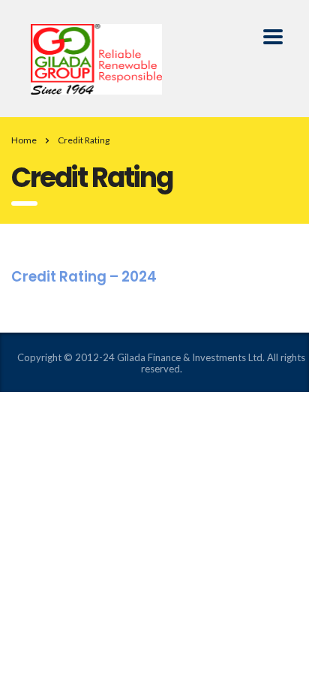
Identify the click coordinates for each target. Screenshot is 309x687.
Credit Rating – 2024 (84, 277)
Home (24, 140)
